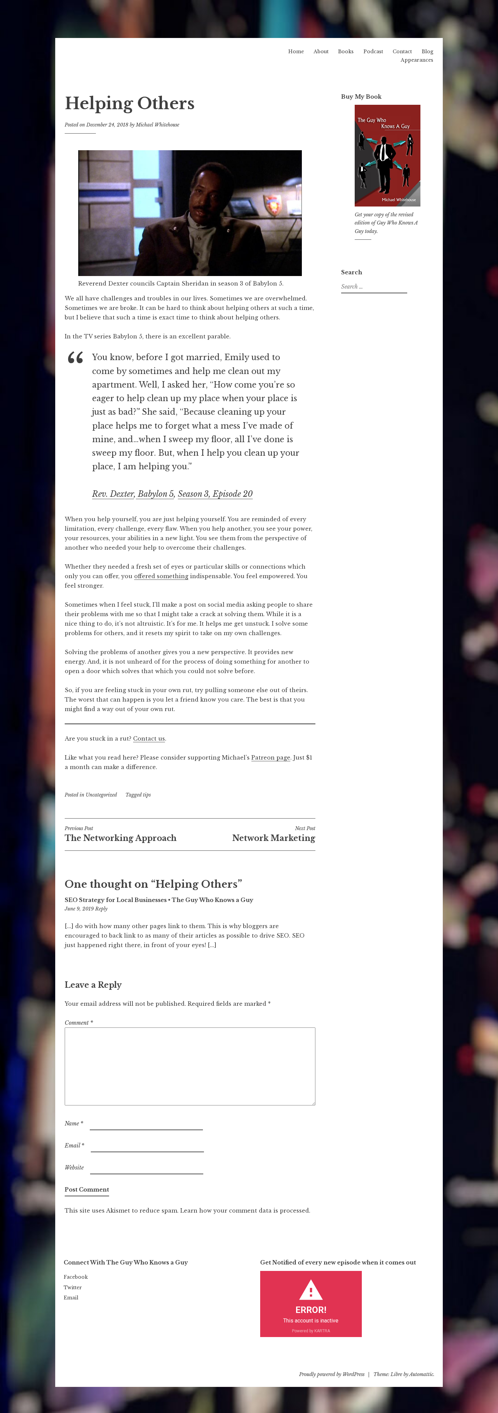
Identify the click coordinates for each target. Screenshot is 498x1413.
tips (147, 795)
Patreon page (270, 757)
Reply (101, 909)
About (321, 51)
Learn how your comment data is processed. (245, 1210)
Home (296, 51)
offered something (161, 576)
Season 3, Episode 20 (215, 494)
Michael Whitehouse (157, 125)
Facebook (76, 1277)
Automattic (421, 1374)
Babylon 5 (155, 494)
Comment (79, 1022)
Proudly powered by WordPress (332, 1374)
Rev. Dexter (113, 494)
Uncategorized (101, 795)
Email (74, 1145)
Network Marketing (273, 834)
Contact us (149, 738)
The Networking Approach (121, 834)
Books (346, 51)
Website (74, 1167)
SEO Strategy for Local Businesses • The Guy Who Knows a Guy (159, 900)
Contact (402, 51)
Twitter (73, 1287)
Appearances (417, 60)
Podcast (373, 51)
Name (74, 1123)
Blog (427, 51)
